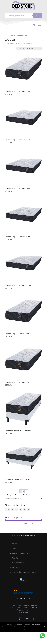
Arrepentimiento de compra (24, 572)
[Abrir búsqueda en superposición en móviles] (23, 15)
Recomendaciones (20, 553)
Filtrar (10, 524)
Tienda (15, 548)
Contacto (16, 567)
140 (16, 510)
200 (28, 510)
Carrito (15, 558)
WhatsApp (24, 612)
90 (9, 510)
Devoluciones (18, 562)
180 (24, 510)
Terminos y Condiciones (24, 627)
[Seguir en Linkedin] (34, 618)
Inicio (6, 35)
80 (6, 510)
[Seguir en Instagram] (27, 618)
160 (20, 510)
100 (12, 510)
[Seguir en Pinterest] (20, 618)
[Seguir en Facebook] (13, 618)
